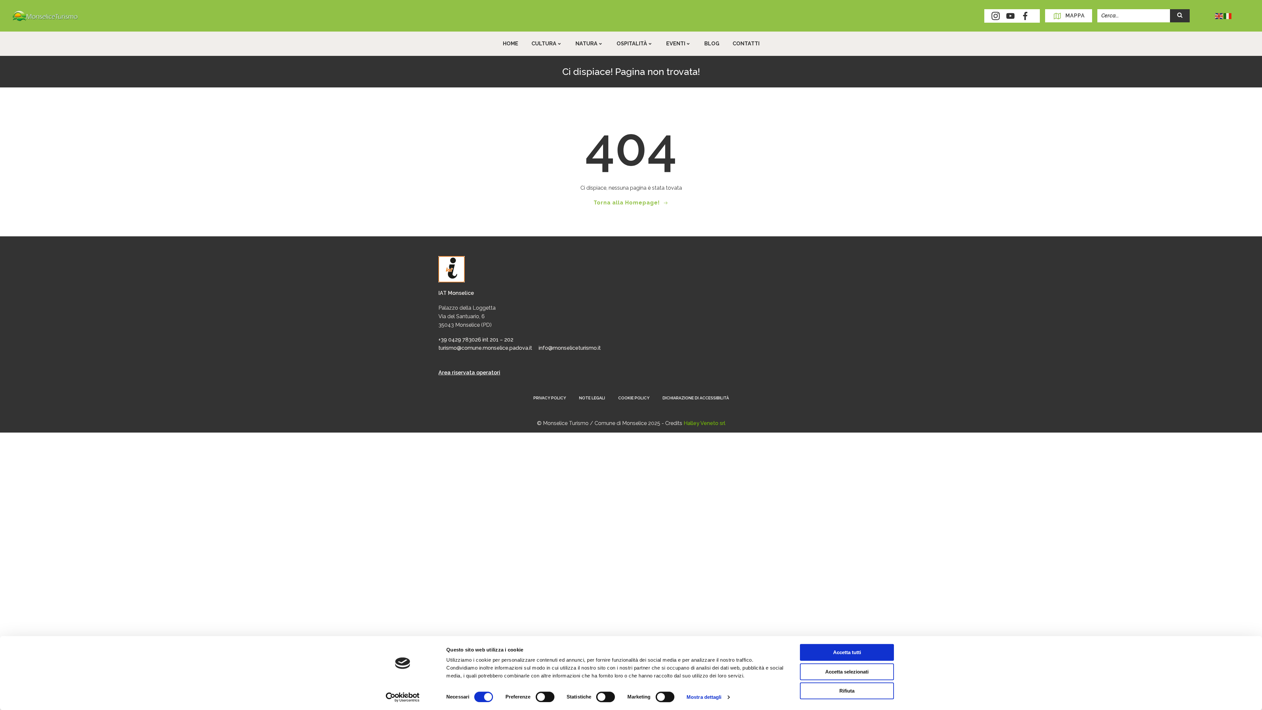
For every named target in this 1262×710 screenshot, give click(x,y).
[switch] (545, 696)
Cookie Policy (633, 398)
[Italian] (1228, 15)
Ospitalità (632, 43)
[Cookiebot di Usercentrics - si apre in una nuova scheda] (403, 697)
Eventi (675, 43)
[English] (1219, 15)
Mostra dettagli (704, 697)
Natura (586, 43)
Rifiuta (846, 691)
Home (510, 43)
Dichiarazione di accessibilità (696, 398)
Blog (711, 43)
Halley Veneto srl (704, 423)
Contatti (746, 43)
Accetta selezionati (847, 671)
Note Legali (592, 398)
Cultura (543, 43)
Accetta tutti (847, 652)
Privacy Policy (549, 398)
